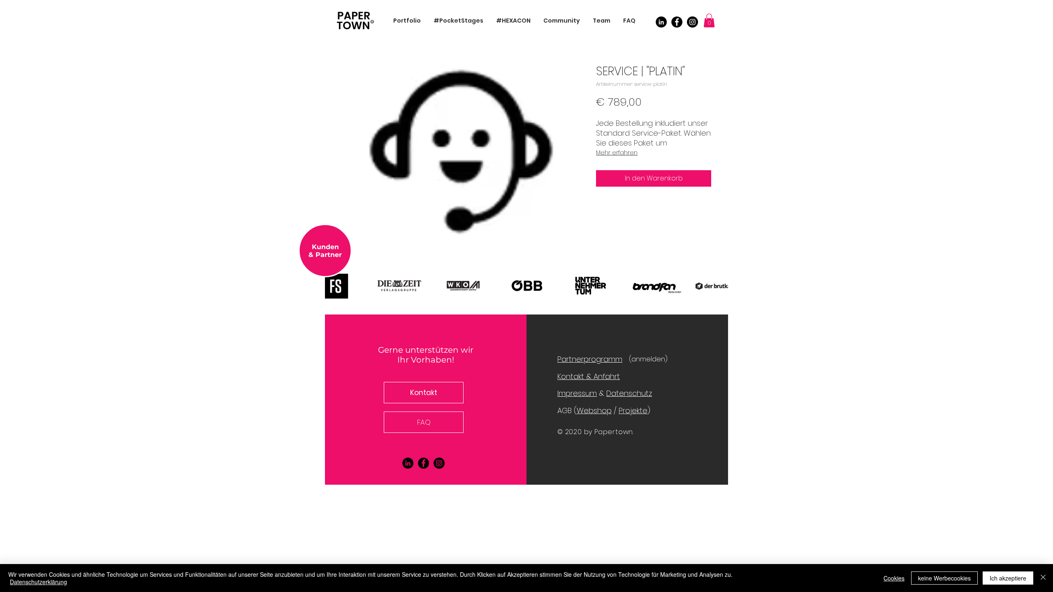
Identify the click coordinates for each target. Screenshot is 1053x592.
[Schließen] (1043, 578)
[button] (709, 20)
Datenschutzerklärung (38, 582)
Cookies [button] (894, 578)
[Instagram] (692, 22)
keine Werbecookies (944, 578)
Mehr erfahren (617, 152)
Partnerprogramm (589, 359)
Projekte (633, 410)
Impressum (577, 393)
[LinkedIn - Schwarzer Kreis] (661, 22)
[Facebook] (676, 22)
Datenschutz (629, 393)
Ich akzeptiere (1008, 578)
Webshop (594, 410)
